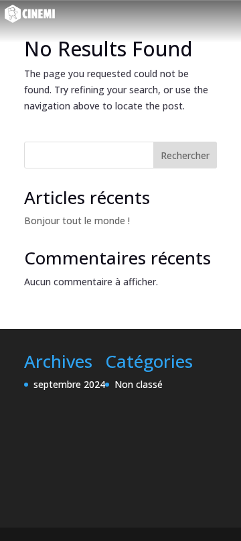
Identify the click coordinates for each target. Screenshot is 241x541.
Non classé (138, 384)
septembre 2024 (69, 384)
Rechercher (185, 155)
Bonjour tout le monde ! (77, 220)
